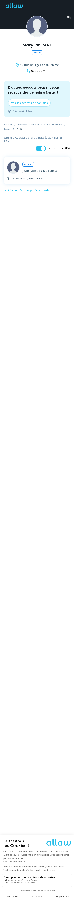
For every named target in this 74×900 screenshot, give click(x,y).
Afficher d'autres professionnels (28, 190)
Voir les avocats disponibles (29, 103)
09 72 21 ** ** (39, 70)
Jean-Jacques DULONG (39, 171)
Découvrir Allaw (22, 111)
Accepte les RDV (59, 148)
